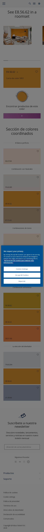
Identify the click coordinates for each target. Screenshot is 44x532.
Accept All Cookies (22, 275)
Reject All (22, 281)
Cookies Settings (22, 269)
